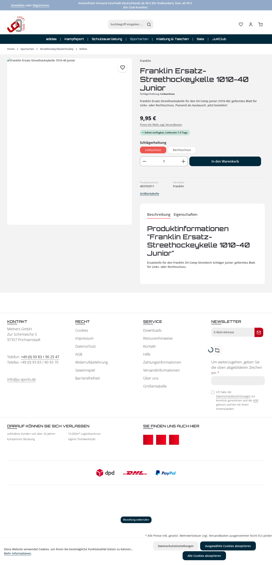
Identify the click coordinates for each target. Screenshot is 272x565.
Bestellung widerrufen (136, 519)
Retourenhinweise (158, 338)
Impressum (84, 338)
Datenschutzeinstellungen (176, 546)
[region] (69, 141)
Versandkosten (219, 535)
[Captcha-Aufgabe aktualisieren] (217, 350)
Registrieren (41, 5)
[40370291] (69, 141)
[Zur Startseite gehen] (16, 24)
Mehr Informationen (17, 553)
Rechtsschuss (182, 150)
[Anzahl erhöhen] (183, 161)
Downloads (152, 330)
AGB (78, 354)
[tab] (158, 215)
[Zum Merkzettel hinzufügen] (122, 67)
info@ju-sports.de (21, 379)
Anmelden (18, 5)
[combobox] (126, 24)
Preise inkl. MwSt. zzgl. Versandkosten (161, 124)
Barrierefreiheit (87, 378)
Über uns (150, 378)
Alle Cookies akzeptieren (204, 556)
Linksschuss (153, 150)
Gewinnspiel (85, 370)
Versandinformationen (161, 370)
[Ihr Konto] (250, 24)
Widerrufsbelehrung (91, 362)
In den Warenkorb (225, 161)
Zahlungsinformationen (162, 362)
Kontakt (149, 346)
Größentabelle (149, 193)
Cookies (81, 330)
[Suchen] (149, 24)
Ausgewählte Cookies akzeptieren (228, 546)
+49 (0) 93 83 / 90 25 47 (40, 356)
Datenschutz (85, 346)
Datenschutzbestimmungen (233, 396)
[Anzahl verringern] (144, 161)
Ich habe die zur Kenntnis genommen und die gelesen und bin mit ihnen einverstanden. (237, 400)
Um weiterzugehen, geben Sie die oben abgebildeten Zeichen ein (236, 367)
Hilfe (146, 354)
